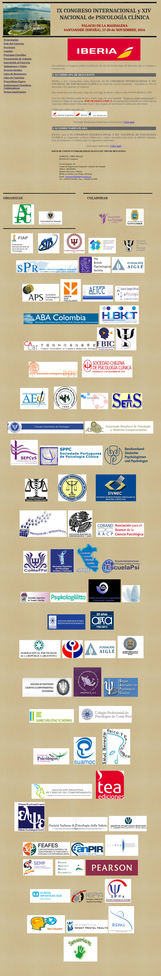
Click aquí (129, 122)
